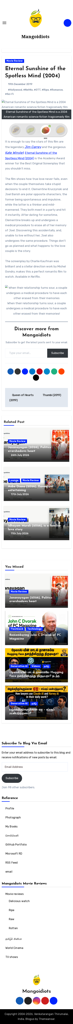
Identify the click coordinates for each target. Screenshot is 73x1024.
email (8, 871)
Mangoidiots (35, 36)
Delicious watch (19, 901)
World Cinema (14, 948)
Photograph (13, 817)
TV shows (11, 957)
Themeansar (46, 1019)
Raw (11, 919)
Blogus (29, 1019)
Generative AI (19, 666)
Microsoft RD (13, 853)
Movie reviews (14, 894)
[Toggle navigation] (4, 23)
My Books (11, 826)
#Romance (56, 89)
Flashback (17, 628)
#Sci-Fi (9, 94)
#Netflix (28, 89)
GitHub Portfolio (16, 844)
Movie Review (14, 60)
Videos (36, 666)
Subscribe (57, 353)
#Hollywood (15, 89)
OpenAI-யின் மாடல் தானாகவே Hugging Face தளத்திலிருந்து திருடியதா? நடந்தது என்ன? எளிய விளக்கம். (36, 676)
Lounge (14, 480)
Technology (34, 628)
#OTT (37, 89)
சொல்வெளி (12, 835)
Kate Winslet (14, 153)
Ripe (11, 910)
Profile (9, 808)
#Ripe (45, 89)
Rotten (13, 928)
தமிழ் (46, 666)
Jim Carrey (33, 147)
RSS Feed (11, 862)
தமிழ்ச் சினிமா (13, 939)
